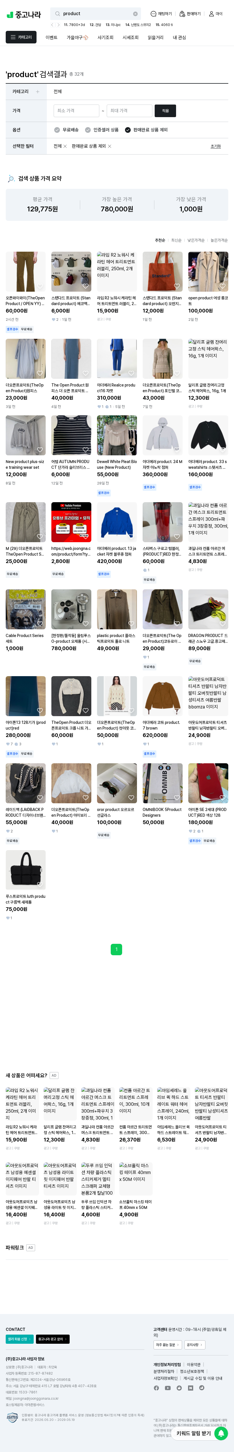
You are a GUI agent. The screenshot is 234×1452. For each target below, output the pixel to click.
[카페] (179, 1388)
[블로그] (190, 1388)
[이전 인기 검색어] (52, 24)
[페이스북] (156, 1388)
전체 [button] (58, 91)
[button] (65, 146)
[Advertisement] (117, 1014)
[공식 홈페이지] (202, 1387)
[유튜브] (168, 1388)
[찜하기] (40, 286)
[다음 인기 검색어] (57, 24)
